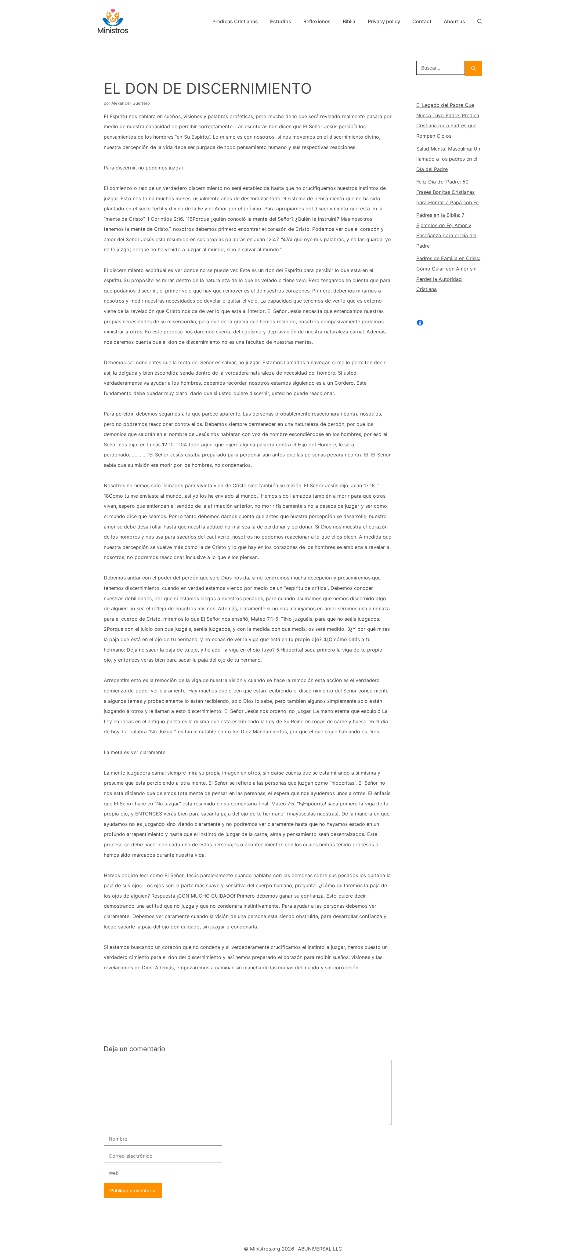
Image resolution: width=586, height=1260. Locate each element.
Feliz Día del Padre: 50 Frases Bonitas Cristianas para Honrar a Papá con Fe (447, 192)
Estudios (280, 21)
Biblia (349, 21)
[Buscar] (473, 68)
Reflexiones (317, 21)
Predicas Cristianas (235, 21)
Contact (421, 21)
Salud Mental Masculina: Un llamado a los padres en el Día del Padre (448, 159)
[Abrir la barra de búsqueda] (479, 21)
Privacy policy (384, 21)
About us (454, 21)
